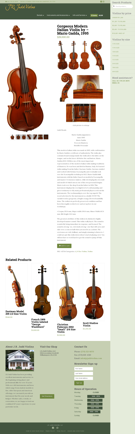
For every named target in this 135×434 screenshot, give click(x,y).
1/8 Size (115, 52)
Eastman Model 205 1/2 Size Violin (16, 312)
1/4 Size (115, 56)
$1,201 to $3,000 (118, 21)
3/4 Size (115, 63)
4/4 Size (115, 71)
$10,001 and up (118, 33)
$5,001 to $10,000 (119, 29)
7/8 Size (115, 67)
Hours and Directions (76, 431)
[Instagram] (103, 1)
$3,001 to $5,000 (118, 25)
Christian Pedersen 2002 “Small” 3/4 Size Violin (66, 328)
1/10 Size (115, 48)
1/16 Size (115, 44)
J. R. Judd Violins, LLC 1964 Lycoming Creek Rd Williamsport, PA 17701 (49, 353)
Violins (90, 251)
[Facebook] (101, 1)
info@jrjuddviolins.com (91, 358)
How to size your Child (35, 431)
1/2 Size (115, 60)
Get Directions (47, 396)
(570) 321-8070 (87, 351)
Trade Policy (50, 431)
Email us (115, 83)
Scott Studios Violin (90, 324)
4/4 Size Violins (81, 251)
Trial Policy (61, 431)
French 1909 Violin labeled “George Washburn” (39, 323)
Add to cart (65, 246)
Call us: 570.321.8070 (120, 81)
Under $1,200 (117, 17)
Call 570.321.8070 (12, 1)
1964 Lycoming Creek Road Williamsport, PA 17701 (38, 1)
